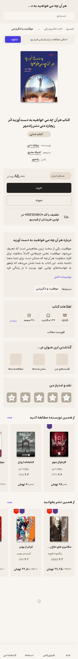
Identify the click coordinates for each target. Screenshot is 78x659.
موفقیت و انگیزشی (22, 29)
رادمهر (35, 159)
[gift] (39, 109)
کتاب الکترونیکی (53, 29)
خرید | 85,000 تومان (39, 653)
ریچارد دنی (33, 145)
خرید (39, 188)
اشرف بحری (34, 152)
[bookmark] (49, 109)
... (38, 29)
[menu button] (6, 6)
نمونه (39, 200)
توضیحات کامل (62, 277)
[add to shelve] (62, 359)
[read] (16, 359)
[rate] (66, 397)
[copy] (10, 217)
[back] (72, 6)
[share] (29, 109)
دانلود (14, 39)
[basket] (16, 6)
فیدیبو (70, 29)
